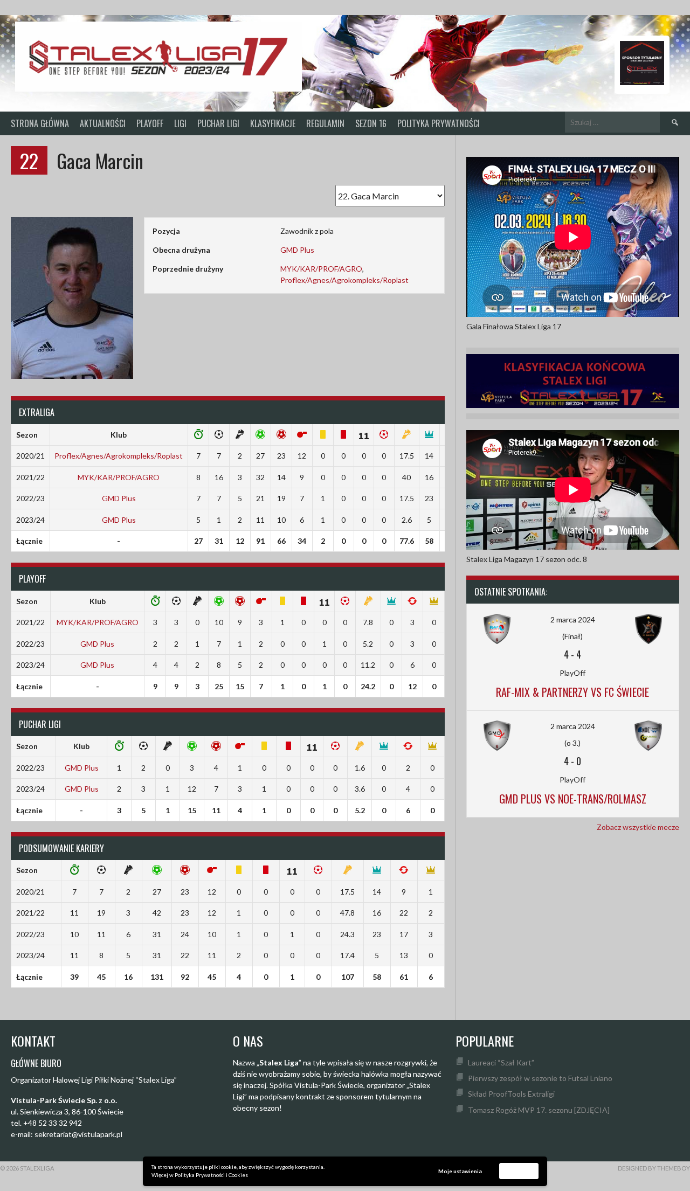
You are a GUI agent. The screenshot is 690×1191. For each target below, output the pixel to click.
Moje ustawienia (460, 1171)
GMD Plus (297, 249)
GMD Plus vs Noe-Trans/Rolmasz (572, 799)
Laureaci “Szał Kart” (501, 1062)
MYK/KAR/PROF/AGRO (321, 268)
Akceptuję (519, 1170)
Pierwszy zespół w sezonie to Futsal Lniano (540, 1078)
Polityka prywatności (438, 123)
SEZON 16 (371, 123)
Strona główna (40, 123)
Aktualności (103, 123)
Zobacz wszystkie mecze (638, 827)
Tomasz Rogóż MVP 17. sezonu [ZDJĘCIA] (539, 1109)
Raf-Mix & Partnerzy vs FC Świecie (572, 692)
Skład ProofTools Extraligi (511, 1093)
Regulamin (325, 123)
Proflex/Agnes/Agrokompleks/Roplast (344, 280)
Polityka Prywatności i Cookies (211, 1175)
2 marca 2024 (572, 619)
